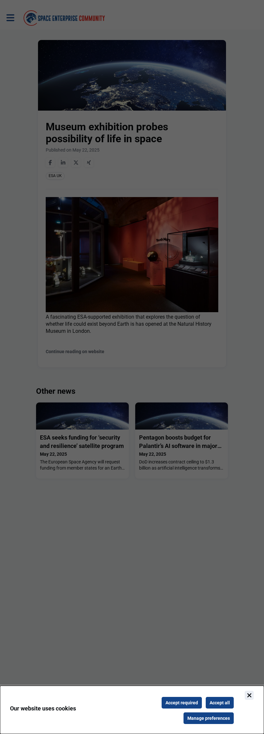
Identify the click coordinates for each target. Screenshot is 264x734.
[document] (132, 710)
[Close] (249, 695)
